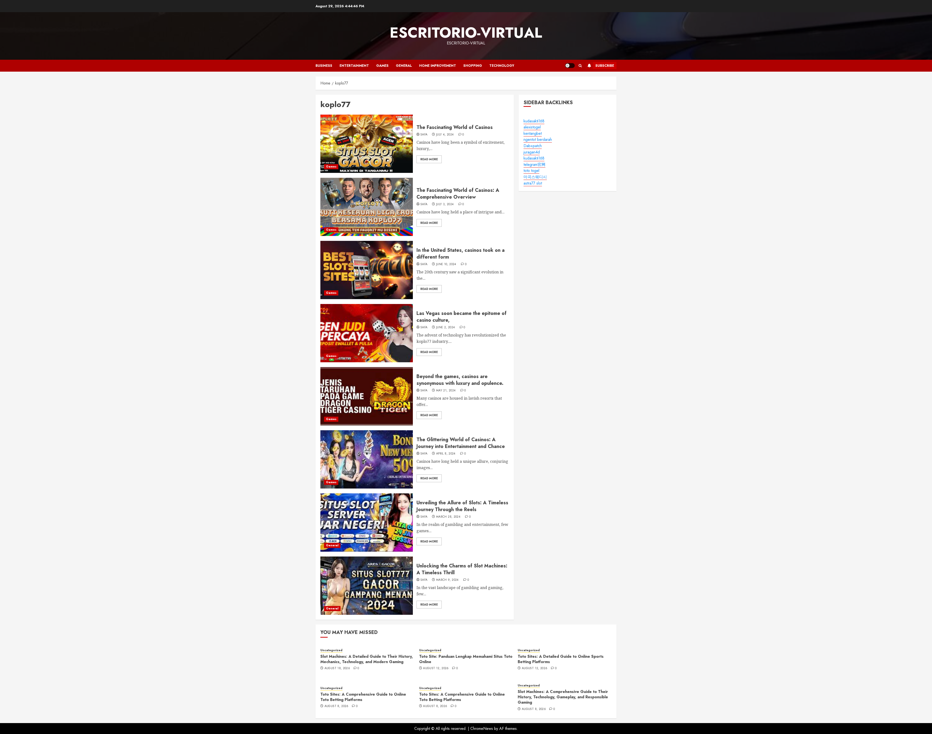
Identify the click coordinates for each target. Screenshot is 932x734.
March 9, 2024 (447, 580)
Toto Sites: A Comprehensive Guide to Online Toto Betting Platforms (363, 697)
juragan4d (532, 152)
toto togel (531, 171)
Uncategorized (331, 650)
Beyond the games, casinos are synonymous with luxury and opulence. (459, 380)
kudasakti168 (534, 121)
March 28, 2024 (448, 517)
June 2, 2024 (445, 327)
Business (324, 65)
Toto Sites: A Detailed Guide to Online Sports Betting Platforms (561, 659)
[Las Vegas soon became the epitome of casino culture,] (366, 333)
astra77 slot (533, 183)
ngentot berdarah (538, 140)
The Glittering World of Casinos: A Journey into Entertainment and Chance (460, 443)
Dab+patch (533, 146)
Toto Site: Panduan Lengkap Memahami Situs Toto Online (465, 659)
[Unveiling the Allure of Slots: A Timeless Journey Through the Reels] (366, 522)
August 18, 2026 (337, 668)
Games (382, 65)
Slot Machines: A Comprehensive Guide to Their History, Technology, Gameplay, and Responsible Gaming (563, 697)
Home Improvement (437, 65)
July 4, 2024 (445, 135)
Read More (429, 159)
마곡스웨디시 (535, 177)
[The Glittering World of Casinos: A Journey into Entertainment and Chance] (366, 459)
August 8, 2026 (337, 706)
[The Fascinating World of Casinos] (366, 144)
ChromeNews (481, 728)
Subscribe (604, 65)
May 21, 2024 (446, 391)
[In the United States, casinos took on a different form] (366, 270)
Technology (501, 65)
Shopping (472, 65)
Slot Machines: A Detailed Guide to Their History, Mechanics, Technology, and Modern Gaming (366, 659)
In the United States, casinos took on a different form (460, 254)
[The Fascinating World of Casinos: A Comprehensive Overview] (366, 207)
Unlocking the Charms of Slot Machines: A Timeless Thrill (461, 569)
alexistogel (532, 127)
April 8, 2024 (446, 454)
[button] (580, 65)
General (404, 65)
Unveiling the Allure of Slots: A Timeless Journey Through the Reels (462, 506)
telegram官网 (534, 164)
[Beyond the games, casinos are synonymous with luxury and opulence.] (366, 396)
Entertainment (354, 65)
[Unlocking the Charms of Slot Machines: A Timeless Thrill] (366, 586)
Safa (423, 135)
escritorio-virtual (466, 32)
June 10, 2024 (446, 264)
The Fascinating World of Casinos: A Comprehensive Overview (457, 194)
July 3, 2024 (445, 204)
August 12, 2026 (436, 668)
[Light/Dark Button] (570, 65)
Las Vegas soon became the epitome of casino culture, (461, 317)
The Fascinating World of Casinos (454, 127)
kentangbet (533, 133)
